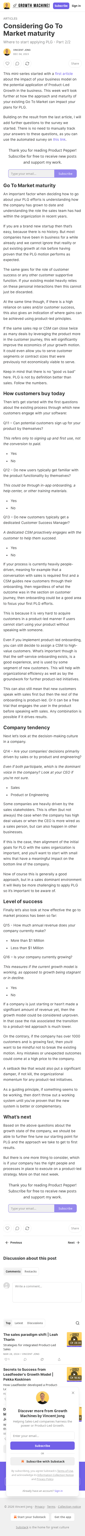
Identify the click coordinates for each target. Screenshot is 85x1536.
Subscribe (61, 6)
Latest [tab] (19, 1323)
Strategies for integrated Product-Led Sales (29, 1347)
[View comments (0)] (17, 63)
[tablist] (21, 1271)
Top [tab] (8, 1323)
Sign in (76, 6)
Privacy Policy (45, 1479)
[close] (73, 1392)
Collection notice (69, 1507)
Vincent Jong (22, 49)
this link (59, 139)
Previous (16, 1242)
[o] (74, 1339)
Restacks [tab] (31, 1271)
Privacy (40, 1507)
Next (71, 1242)
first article (64, 74)
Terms (51, 1507)
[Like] (7, 63)
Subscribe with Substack (45, 1461)
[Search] (77, 1323)
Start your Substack (32, 1517)
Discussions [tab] (35, 1323)
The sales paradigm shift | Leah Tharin (30, 1337)
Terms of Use (65, 1471)
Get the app (62, 1517)
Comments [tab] (13, 1271)
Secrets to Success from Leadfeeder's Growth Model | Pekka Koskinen (28, 1374)
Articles (10, 18)
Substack (22, 1527)
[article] (42, 1347)
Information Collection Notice (55, 1475)
